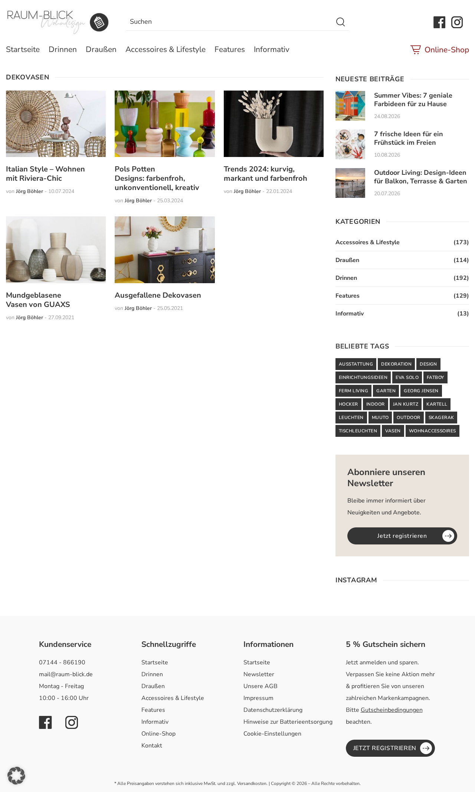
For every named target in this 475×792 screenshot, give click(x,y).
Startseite (23, 49)
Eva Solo (407, 377)
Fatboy (435, 377)
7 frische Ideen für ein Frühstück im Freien (408, 138)
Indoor (375, 404)
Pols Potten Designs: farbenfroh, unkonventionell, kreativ (157, 178)
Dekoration (396, 364)
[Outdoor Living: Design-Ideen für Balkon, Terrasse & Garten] (350, 183)
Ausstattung (356, 364)
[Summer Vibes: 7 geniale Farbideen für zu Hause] (350, 106)
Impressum (258, 698)
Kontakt (151, 746)
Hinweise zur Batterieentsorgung (287, 722)
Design (428, 364)
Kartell (436, 404)
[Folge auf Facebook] (439, 22)
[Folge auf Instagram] (457, 22)
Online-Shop (447, 50)
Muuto (380, 417)
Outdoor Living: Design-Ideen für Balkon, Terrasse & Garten (420, 176)
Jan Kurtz (405, 404)
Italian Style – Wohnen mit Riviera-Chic (45, 173)
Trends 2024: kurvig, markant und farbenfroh (265, 173)
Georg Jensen (421, 391)
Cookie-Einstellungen (272, 734)
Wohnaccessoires (432, 431)
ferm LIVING (353, 391)
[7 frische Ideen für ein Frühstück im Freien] (350, 144)
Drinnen (63, 49)
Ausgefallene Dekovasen (158, 295)
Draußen (101, 49)
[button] (16, 775)
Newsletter (258, 674)
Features (229, 49)
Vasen (392, 431)
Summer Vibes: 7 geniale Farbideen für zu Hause (413, 99)
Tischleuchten (358, 431)
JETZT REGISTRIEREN (385, 748)
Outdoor (408, 417)
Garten (386, 391)
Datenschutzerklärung (272, 710)
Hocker (348, 404)
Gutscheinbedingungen (392, 710)
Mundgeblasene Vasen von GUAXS (38, 300)
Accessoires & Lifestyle (165, 49)
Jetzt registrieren (402, 536)
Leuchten (351, 417)
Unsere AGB (260, 686)
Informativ (271, 49)
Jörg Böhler (29, 191)
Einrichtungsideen (363, 377)
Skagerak (441, 417)
